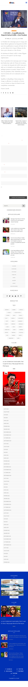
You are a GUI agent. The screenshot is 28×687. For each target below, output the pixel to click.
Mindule (13, 332)
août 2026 (6, 409)
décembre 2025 (7, 432)
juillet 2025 (6, 446)
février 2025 (6, 461)
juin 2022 (6, 553)
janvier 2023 (7, 533)
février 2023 (7, 530)
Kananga (20, 321)
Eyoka (20, 315)
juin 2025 (6, 449)
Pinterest (21, 671)
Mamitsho (7, 329)
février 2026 (7, 426)
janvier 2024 (7, 498)
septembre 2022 (7, 544)
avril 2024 (6, 489)
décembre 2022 (7, 536)
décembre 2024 (7, 466)
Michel (6, 332)
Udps (18, 338)
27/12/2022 (13, 224)
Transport (11, 338)
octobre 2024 (7, 472)
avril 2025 (6, 455)
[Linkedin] (12, 296)
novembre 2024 (7, 469)
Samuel (13, 335)
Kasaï (6, 324)
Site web (3, 180)
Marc (14, 329)
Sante (14, 277)
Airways (7, 309)
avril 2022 (6, 559)
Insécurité (20, 318)
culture (14, 266)
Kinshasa (21, 324)
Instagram (9, 671)
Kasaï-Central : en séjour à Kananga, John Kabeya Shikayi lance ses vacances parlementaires (21, 122)
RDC (7, 335)
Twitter (20, 669)
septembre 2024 (7, 475)
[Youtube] (15, 296)
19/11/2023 (13, 246)
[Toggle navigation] (26, 3)
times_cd (9, 38)
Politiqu (21, 332)
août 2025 (6, 443)
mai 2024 (6, 487)
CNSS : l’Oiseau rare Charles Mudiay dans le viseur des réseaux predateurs (7, 122)
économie (14, 268)
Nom (2, 165)
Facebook (9, 669)
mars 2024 (6, 492)
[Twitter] (9, 296)
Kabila (13, 321)
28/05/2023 (13, 234)
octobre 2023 (7, 507)
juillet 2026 (6, 411)
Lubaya (20, 327)
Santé (20, 335)
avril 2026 (6, 420)
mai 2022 (5, 556)
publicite (14, 274)
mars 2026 (6, 423)
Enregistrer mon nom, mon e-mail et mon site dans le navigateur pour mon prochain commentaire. (13, 191)
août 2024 (6, 478)
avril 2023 (6, 524)
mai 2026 (6, 417)
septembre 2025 (7, 440)
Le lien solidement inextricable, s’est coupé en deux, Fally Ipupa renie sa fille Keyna (18, 230)
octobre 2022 (7, 541)
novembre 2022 (7, 539)
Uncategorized (14, 286)
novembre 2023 (7, 504)
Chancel (21, 309)
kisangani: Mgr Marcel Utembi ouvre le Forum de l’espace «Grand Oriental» (18, 220)
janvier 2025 (6, 463)
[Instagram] (18, 296)
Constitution (17, 312)
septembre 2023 (7, 510)
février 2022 (6, 562)
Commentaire (5, 143)
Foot (6, 318)
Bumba (14, 309)
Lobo (14, 327)
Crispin (7, 315)
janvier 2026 (7, 429)
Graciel (13, 318)
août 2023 (6, 513)
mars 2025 (6, 458)
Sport (14, 283)
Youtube (15, 673)
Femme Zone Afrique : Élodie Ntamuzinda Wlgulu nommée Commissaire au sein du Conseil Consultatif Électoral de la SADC (18, 241)
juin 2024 (6, 484)
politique (14, 30)
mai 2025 (5, 452)
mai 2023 (6, 521)
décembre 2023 (7, 501)
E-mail (3, 172)
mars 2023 (6, 527)
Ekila (14, 315)
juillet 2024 (6, 481)
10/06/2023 (13, 257)
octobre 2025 (7, 437)
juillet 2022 (6, 550)
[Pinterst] (20, 296)
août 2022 (6, 547)
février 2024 (7, 495)
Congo (9, 312)
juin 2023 (6, 518)
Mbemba (21, 329)
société (14, 280)
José (7, 321)
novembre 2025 (7, 435)
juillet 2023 (6, 515)
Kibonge (13, 324)
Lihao (7, 327)
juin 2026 (6, 414)
